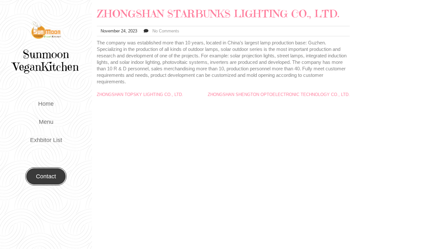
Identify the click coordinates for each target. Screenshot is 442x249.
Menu (46, 122)
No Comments (165, 31)
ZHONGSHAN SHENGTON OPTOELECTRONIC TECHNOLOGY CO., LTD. (279, 94)
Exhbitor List (46, 140)
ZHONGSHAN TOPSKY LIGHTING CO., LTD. (140, 94)
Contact (46, 176)
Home (46, 104)
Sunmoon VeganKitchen (46, 60)
